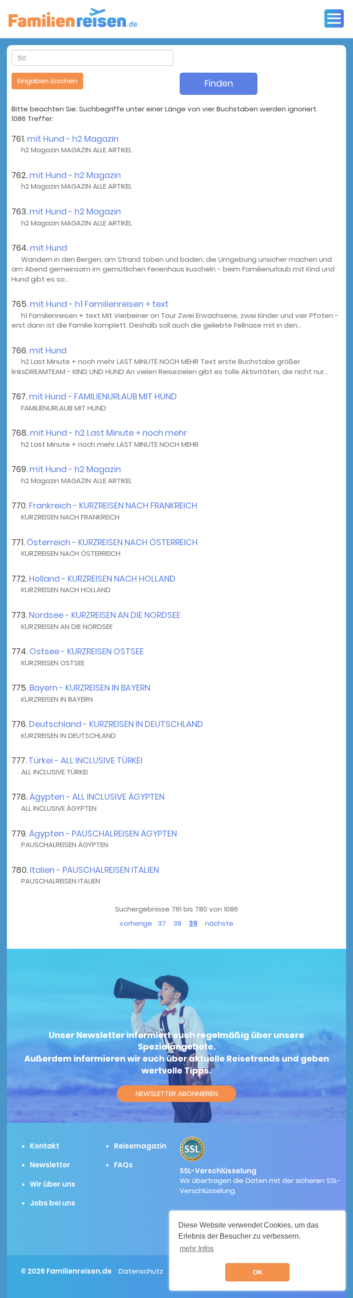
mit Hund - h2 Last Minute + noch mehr (108, 432)
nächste (219, 923)
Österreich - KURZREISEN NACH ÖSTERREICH (112, 542)
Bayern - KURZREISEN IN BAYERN (89, 687)
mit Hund (48, 248)
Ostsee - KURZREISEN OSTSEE (86, 651)
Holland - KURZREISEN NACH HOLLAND (102, 578)
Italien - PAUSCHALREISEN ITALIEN (94, 870)
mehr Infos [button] (197, 1248)
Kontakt (44, 1146)
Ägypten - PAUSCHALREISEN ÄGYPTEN (103, 833)
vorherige (136, 923)
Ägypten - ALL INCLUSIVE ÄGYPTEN (97, 796)
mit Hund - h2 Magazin (73, 138)
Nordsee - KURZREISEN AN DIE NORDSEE (105, 615)
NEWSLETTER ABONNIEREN (177, 1093)
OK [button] (257, 1272)
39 (193, 923)
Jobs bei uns (52, 1203)
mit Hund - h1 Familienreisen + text (99, 304)
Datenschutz (141, 1271)
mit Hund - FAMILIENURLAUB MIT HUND (103, 396)
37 (162, 923)
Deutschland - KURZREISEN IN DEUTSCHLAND (116, 724)
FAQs (123, 1165)
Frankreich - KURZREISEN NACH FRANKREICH (113, 505)
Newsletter (50, 1165)
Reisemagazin (140, 1146)
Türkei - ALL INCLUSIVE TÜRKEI (85, 760)
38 (177, 923)
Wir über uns (52, 1184)
